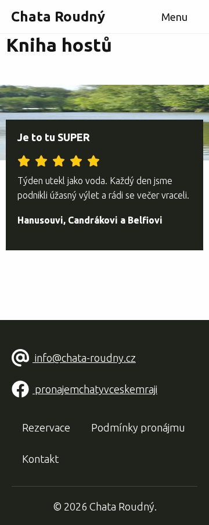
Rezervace (46, 427)
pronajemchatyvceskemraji (95, 389)
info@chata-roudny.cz (84, 358)
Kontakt (40, 459)
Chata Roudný (58, 16)
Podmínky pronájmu (138, 427)
